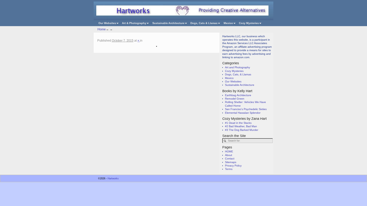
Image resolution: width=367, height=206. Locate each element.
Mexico (228, 23)
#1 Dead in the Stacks (238, 122)
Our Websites (107, 23)
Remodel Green (234, 98)
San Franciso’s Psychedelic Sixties (246, 109)
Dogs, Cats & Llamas (204, 23)
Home (101, 29)
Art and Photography (237, 67)
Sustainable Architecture (168, 23)
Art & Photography (134, 23)
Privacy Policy (233, 165)
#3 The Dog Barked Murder (241, 129)
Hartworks (113, 178)
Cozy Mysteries (249, 23)
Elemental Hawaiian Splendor (243, 112)
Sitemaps (230, 162)
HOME (229, 151)
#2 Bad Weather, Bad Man (241, 126)
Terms (228, 169)
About (228, 155)
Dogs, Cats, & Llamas (238, 74)
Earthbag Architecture (238, 95)
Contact (229, 158)
